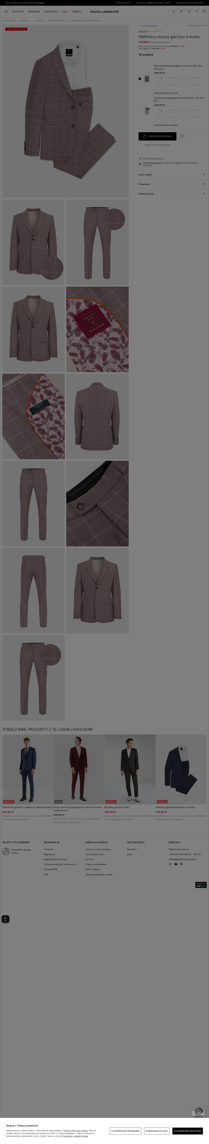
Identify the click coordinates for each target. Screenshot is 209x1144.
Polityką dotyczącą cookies (75, 1130)
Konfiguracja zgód (157, 1131)
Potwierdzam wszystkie (187, 1131)
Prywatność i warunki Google (75, 1136)
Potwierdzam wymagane (125, 1131)
